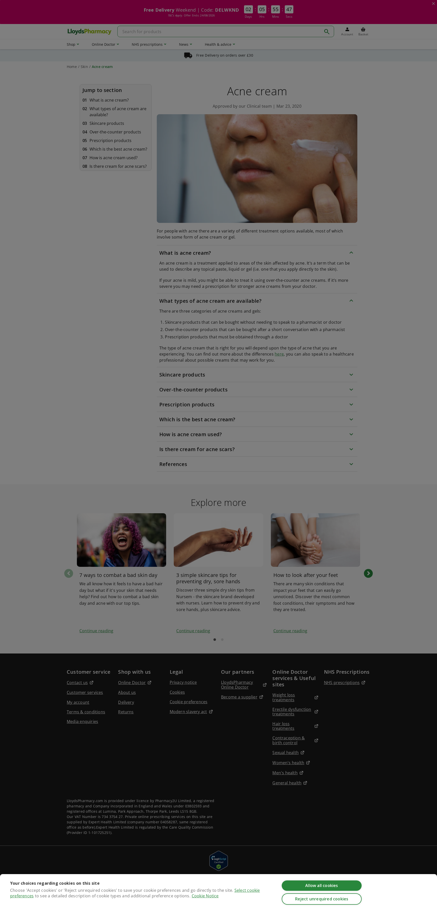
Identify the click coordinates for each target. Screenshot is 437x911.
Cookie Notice (205, 896)
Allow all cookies (321, 885)
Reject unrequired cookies (321, 899)
